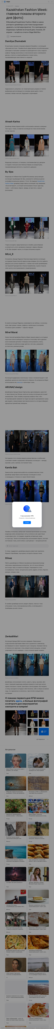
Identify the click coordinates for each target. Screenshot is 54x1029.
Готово (27, 522)
